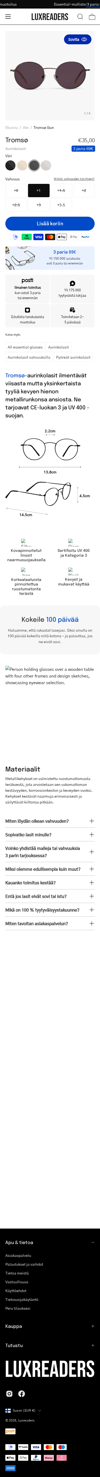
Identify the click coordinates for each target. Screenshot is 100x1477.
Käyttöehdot (15, 1290)
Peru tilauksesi (17, 1308)
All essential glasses (25, 347)
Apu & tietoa (19, 1242)
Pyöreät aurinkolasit (73, 357)
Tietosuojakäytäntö (21, 1299)
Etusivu (11, 127)
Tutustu (14, 1345)
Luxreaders (26, 1420)
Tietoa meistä (17, 1273)
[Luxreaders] (50, 16)
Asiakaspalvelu (18, 1255)
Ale (26, 127)
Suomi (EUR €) (24, 1410)
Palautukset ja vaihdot (24, 1264)
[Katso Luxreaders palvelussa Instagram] (9, 1394)
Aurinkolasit (58, 347)
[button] (80, 16)
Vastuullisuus (16, 1281)
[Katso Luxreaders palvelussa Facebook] (22, 1394)
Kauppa (13, 1326)
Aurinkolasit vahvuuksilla (29, 357)
